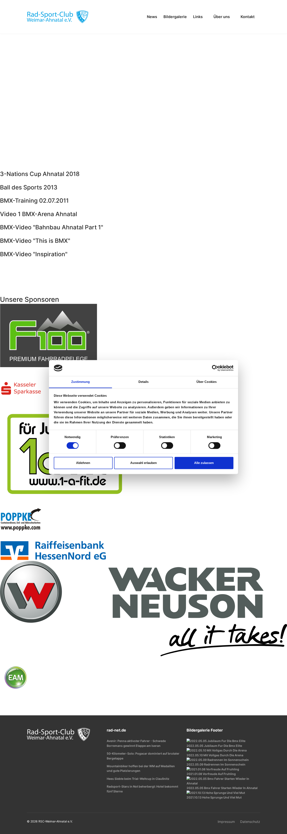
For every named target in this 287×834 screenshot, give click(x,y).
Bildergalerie (175, 16)
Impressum (226, 822)
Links (198, 16)
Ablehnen (83, 463)
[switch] (120, 445)
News (152, 16)
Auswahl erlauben (143, 463)
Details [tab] (143, 382)
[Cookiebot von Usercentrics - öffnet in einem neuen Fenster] (215, 368)
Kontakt (248, 16)
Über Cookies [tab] (206, 382)
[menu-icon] (136, 17)
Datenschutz (250, 822)
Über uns (221, 16)
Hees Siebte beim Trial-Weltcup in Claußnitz (138, 778)
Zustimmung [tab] (80, 382)
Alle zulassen (204, 463)
